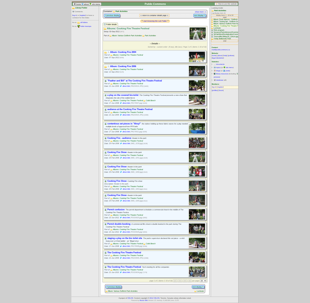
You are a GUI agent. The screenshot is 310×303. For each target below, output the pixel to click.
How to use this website (227, 4)
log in (75, 15)
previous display (112, 15)
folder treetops (85, 26)
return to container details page (154, 15)
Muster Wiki (144, 300)
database (219, 80)
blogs (218, 71)
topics (218, 67)
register (83, 15)
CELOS (130, 298)
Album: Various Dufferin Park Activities (127, 36)
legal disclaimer (217, 58)
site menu (95, 4)
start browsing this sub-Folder (155, 21)
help (225, 55)
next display (199, 15)
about (86, 4)
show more (199, 12)
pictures (217, 77)
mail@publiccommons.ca (221, 50)
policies (231, 55)
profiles (214, 90)
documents (220, 64)
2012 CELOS (155, 298)
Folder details (111, 24)
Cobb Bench (150, 100)
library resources (222, 74)
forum (221, 90)
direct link (126, 86)
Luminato (200, 291)
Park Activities (220, 10)
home (79, 4)
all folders (84, 22)
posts (228, 71)
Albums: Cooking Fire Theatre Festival (128, 55)
